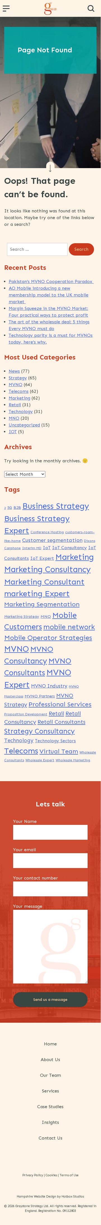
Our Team (50, 1075)
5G (9, 507)
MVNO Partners (40, 696)
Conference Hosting (47, 532)
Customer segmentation (52, 540)
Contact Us (50, 1138)
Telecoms (19, 391)
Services (50, 1091)
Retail (15, 404)
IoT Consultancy (69, 547)
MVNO (15, 384)
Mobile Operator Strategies (48, 638)
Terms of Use (69, 1175)
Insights (50, 1122)
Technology (21, 411)
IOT (13, 431)
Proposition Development (25, 714)
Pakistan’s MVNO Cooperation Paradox (51, 281)
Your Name (25, 821)
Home (50, 1044)
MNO (14, 418)
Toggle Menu (7, 10)
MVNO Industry (49, 686)
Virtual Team (58, 751)
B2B (17, 507)
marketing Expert (37, 593)
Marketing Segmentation (41, 604)
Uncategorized (24, 425)
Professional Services (60, 704)
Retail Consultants (61, 721)
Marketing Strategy (21, 616)
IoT (47, 547)
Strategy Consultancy (39, 731)
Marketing (19, 398)
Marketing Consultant (44, 581)
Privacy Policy (32, 1175)
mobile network (69, 627)
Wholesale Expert (39, 760)
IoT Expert (42, 558)
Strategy (18, 378)
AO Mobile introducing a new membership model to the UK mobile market (48, 295)
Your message (27, 906)
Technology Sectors (55, 740)
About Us (50, 1059)
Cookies (51, 1175)
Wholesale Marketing (73, 760)
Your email (24, 849)
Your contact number (35, 878)
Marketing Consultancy (47, 569)
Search (91, 8)
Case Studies (50, 1106)
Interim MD (31, 548)
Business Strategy (55, 506)
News (14, 371)
